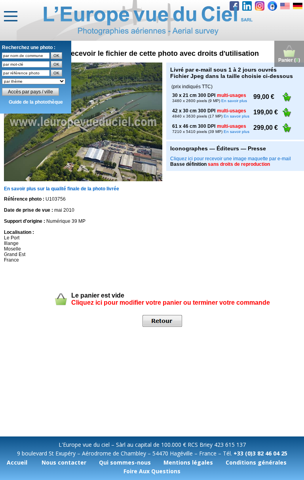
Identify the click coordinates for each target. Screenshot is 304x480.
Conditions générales (256, 462)
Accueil (17, 462)
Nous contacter (64, 462)
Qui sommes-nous (125, 462)
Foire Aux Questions (152, 471)
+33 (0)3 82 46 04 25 (260, 453)
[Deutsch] (297, 6)
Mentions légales (188, 462)
